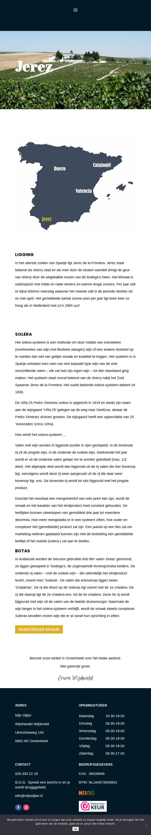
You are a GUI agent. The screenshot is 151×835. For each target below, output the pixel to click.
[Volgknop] (18, 807)
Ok (75, 828)
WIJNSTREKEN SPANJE (39, 629)
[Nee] (146, 825)
